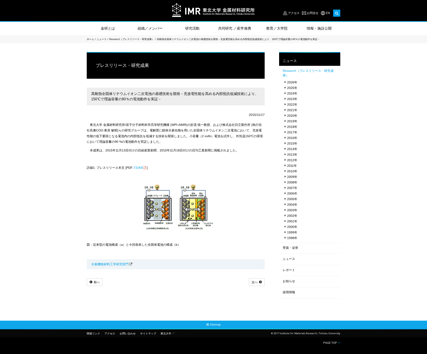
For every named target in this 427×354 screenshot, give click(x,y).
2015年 (292, 143)
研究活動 (192, 28)
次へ (255, 282)
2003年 (292, 210)
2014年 (292, 149)
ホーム (90, 39)
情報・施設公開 (319, 28)
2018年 (292, 127)
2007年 (292, 188)
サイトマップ (148, 333)
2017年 (292, 132)
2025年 (292, 88)
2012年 (292, 160)
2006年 (292, 193)
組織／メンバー (150, 28)
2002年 (292, 215)
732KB (138, 167)
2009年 (292, 177)
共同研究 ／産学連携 (234, 28)
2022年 (292, 104)
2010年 (292, 171)
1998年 (292, 238)
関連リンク (93, 333)
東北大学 (166, 333)
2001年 (292, 221)
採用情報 (289, 292)
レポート (289, 270)
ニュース (102, 39)
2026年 (292, 82)
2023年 (292, 99)
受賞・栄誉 (290, 247)
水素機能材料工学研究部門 (110, 264)
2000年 (292, 227)
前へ (97, 282)
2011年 (292, 165)
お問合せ (312, 13)
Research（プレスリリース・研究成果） (131, 39)
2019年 (292, 121)
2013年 (292, 154)
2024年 (292, 93)
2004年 (292, 204)
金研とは (108, 28)
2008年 (292, 182)
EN (328, 13)
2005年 (292, 199)
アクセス (294, 13)
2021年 (292, 110)
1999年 (292, 232)
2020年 (292, 115)
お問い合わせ (128, 333)
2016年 (292, 138)
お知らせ (289, 281)
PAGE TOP (330, 342)
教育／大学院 (277, 28)
